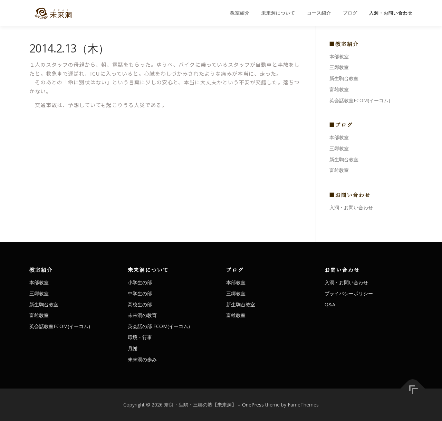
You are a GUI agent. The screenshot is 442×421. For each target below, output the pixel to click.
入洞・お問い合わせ (391, 13)
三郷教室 (339, 67)
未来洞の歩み (142, 359)
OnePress (253, 404)
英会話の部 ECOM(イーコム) (159, 326)
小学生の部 (140, 282)
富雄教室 (339, 89)
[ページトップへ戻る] (413, 388)
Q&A (330, 304)
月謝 (132, 348)
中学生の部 (140, 293)
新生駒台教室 (343, 78)
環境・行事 (140, 337)
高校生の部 (140, 304)
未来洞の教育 (142, 315)
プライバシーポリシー (349, 293)
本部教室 (339, 56)
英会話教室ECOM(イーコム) (359, 100)
